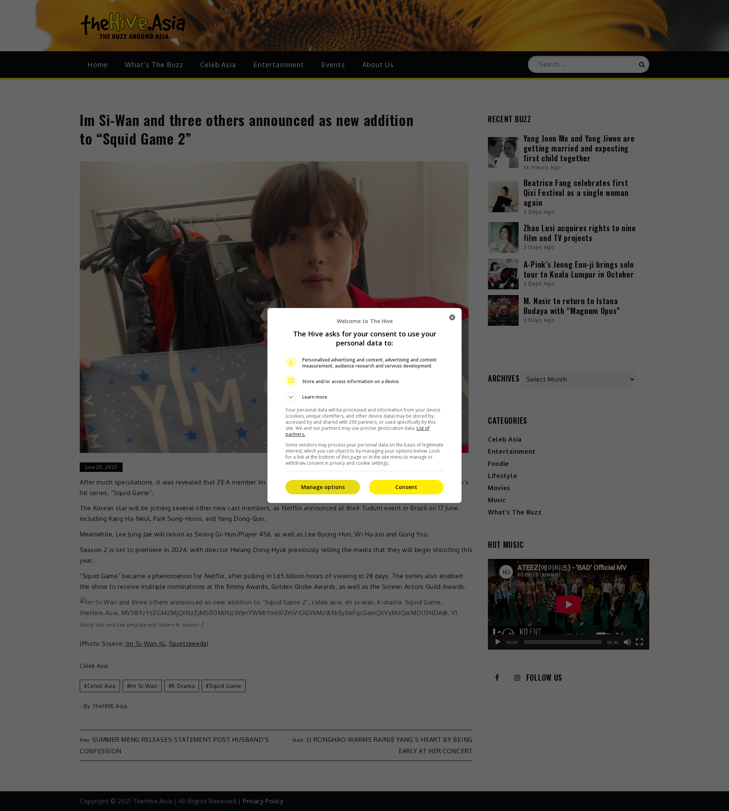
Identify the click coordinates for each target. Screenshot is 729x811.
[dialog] (364, 405)
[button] (364, 397)
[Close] (452, 317)
